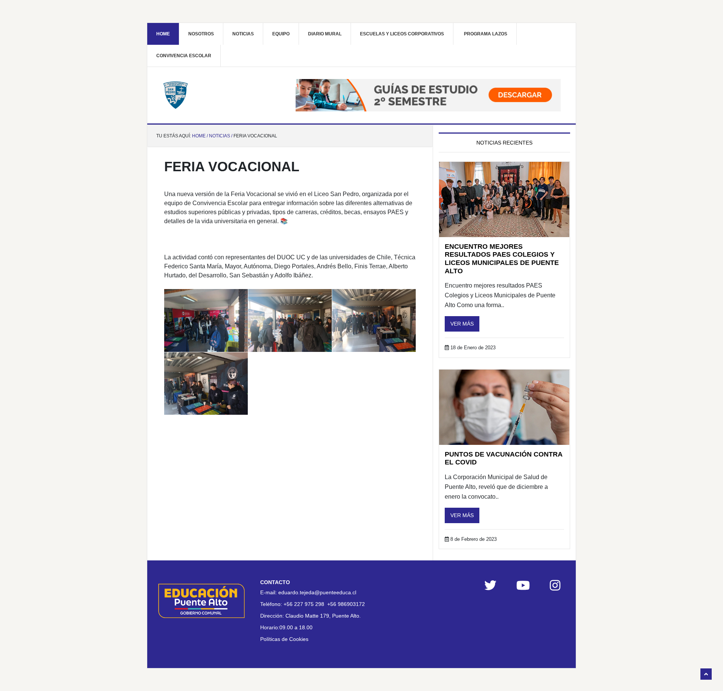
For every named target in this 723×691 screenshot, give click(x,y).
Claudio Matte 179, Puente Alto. (323, 616)
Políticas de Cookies (284, 639)
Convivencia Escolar (183, 55)
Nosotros (201, 34)
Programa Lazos (485, 34)
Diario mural (325, 34)
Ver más (462, 324)
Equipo (281, 34)
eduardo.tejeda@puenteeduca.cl (317, 592)
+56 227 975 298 (304, 604)
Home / (200, 136)
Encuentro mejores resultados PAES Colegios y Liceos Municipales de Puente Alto (502, 259)
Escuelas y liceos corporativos (402, 34)
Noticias (243, 34)
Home (163, 34)
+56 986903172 (346, 604)
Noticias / (220, 136)
